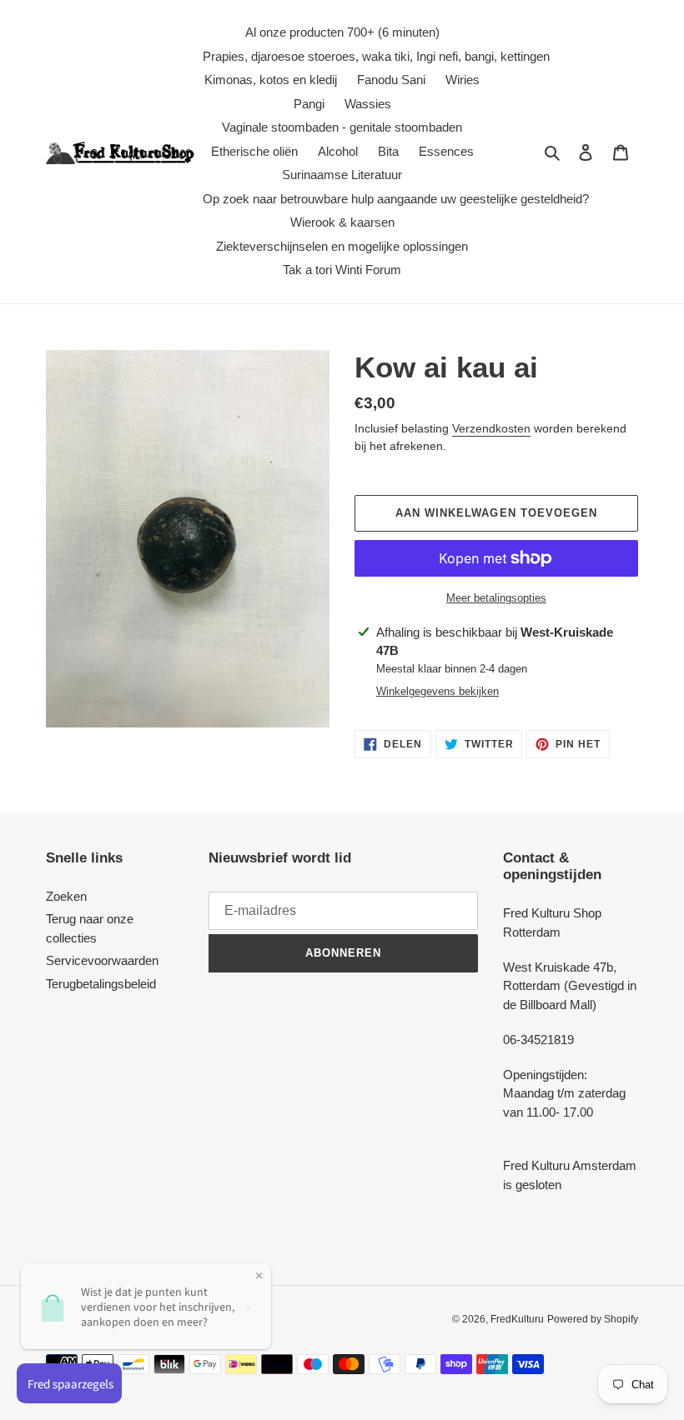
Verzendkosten (491, 428)
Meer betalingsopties (496, 598)
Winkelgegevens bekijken (437, 691)
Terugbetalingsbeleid (101, 984)
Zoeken (66, 896)
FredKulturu (517, 1319)
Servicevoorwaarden (102, 960)
